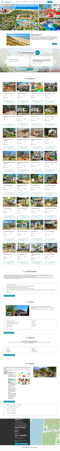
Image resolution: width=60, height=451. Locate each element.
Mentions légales (24, 447)
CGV (28, 447)
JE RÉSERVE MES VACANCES (9, 295)
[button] (58, 247)
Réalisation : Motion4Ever (34, 447)
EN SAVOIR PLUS (9, 102)
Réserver (54, 43)
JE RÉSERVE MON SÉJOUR (9, 332)
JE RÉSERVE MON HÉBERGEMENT (21, 443)
